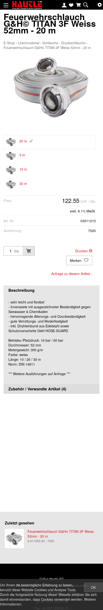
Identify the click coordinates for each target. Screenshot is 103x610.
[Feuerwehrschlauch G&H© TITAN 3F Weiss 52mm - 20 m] (14, 538)
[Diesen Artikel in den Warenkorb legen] (28, 250)
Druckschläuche (73, 42)
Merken (76, 260)
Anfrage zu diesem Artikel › (71, 273)
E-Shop (9, 42)
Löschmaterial (28, 42)
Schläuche (50, 42)
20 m (87, 47)
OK (93, 587)
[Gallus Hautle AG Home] (27, 7)
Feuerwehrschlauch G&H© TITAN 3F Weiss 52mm (42, 47)
